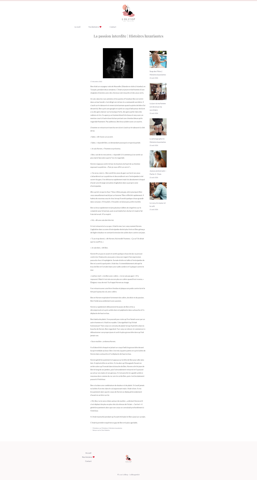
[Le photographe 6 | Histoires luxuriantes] (158, 134)
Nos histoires (93, 27)
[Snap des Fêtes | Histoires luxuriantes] (158, 66)
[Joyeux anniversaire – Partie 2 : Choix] (158, 166)
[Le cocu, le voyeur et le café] (158, 198)
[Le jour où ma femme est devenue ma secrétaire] (158, 98)
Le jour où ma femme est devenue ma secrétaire (158, 106)
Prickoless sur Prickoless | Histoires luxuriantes (107, 428)
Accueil (77, 27)
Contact (113, 27)
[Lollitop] (128, 13)
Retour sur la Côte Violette (101, 430)
